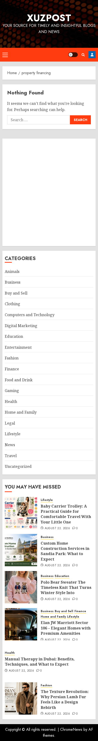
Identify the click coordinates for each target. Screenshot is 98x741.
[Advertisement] (49, 192)
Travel (11, 455)
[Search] (83, 54)
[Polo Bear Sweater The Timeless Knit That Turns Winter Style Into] (21, 587)
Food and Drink (19, 380)
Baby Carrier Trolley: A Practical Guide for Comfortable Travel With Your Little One (66, 514)
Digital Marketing (21, 325)
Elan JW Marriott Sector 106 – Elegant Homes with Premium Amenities (66, 628)
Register (92, 54)
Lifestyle (12, 433)
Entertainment (18, 347)
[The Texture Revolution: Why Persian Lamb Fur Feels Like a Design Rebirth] (21, 698)
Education (14, 336)
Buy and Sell (16, 293)
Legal (10, 423)
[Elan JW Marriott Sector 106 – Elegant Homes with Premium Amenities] (21, 624)
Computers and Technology (29, 314)
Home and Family (21, 412)
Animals (12, 271)
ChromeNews (71, 729)
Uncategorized (18, 466)
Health (11, 401)
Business (12, 282)
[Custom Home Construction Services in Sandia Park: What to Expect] (21, 550)
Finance (12, 369)
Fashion (12, 358)
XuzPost (49, 18)
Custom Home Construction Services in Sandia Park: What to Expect (65, 551)
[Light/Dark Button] (73, 54)
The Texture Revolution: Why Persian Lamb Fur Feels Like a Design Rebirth (65, 699)
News (10, 444)
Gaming (12, 390)
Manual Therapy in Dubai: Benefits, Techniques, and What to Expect (40, 661)
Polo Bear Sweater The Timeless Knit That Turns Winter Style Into (66, 588)
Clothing (12, 303)
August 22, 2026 (57, 528)
